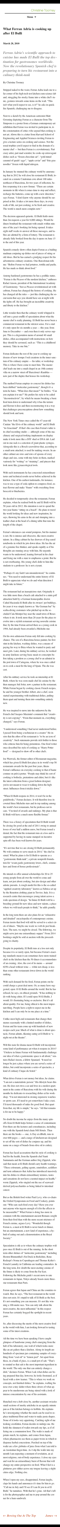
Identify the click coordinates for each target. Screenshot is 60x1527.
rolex (2, 1522)
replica (8, 1522)
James (51, 1515)
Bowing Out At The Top (19, 1515)
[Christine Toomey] (43, 10)
